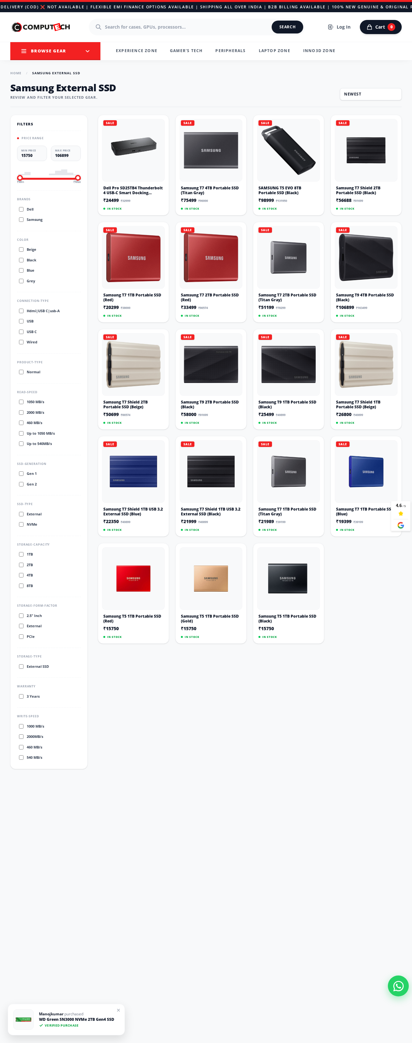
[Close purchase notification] (118, 1010)
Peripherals (230, 50)
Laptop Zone (274, 50)
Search (287, 27)
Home (16, 73)
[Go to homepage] (41, 27)
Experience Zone (136, 50)
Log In (344, 27)
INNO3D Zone (319, 50)
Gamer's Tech (186, 50)
